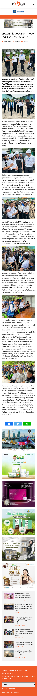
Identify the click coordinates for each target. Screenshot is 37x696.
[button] (18, 23)
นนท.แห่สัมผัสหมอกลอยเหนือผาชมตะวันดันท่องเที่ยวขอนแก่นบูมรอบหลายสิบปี (23, 653)
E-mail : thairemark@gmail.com (14, 670)
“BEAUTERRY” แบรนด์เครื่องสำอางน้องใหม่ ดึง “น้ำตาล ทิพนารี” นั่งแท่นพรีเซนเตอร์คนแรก (23, 596)
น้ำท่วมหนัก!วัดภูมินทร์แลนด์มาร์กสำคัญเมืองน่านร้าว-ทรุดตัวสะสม (24, 643)
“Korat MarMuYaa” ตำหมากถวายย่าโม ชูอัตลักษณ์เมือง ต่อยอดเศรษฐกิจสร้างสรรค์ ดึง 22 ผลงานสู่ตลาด (24, 620)
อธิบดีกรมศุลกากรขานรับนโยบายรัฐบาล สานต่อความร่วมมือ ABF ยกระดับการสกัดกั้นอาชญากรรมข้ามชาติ (23, 607)
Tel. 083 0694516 (9, 673)
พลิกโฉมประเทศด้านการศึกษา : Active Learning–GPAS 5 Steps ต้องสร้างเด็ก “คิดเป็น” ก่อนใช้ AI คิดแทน (24, 632)
